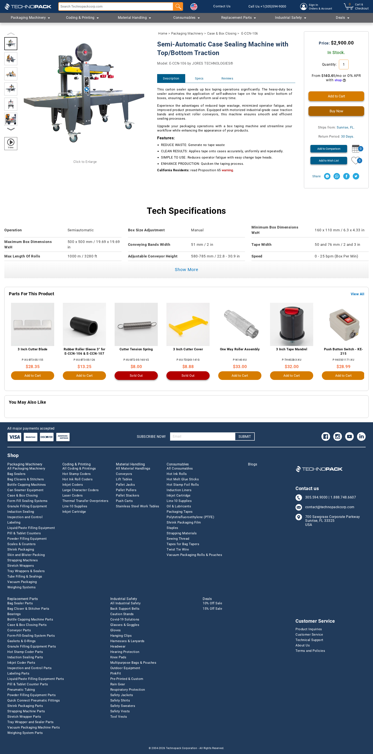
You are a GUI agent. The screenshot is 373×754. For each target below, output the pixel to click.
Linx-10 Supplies (74, 506)
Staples (172, 528)
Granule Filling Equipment (27, 506)
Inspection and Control (25, 517)
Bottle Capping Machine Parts (30, 619)
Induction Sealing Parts (25, 657)
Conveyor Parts (19, 630)
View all (357, 294)
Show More (186, 269)
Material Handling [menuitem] (132, 18)
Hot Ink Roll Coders (77, 479)
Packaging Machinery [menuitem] (28, 18)
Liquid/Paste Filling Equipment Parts (35, 679)
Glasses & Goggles (124, 625)
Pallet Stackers (127, 495)
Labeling (13, 522)
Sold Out (136, 376)
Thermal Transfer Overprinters (85, 501)
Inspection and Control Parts (29, 668)
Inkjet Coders (72, 485)
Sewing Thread (178, 539)
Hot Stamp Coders (76, 474)
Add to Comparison (328, 148)
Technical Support (309, 640)
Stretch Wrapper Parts (24, 717)
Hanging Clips (121, 636)
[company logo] (28, 6)
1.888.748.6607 (343, 497)
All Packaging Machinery (26, 468)
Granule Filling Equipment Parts (31, 646)
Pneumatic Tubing (21, 690)
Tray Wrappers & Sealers (26, 571)
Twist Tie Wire (178, 549)
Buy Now (336, 111)
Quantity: (330, 64)
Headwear (118, 646)
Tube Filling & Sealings (24, 576)
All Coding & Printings (79, 468)
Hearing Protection (124, 652)
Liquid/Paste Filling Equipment (31, 528)
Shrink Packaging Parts (25, 706)
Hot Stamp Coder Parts (25, 652)
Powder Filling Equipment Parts (31, 695)
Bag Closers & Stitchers (25, 479)
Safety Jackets (121, 695)
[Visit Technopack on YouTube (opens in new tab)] (349, 436)
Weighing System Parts (25, 733)
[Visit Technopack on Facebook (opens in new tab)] (325, 436)
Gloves (115, 630)
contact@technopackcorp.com (329, 507)
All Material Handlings (133, 468)
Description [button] (171, 78)
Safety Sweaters (122, 706)
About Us (303, 645)
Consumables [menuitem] (184, 18)
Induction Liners (179, 490)
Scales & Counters (21, 544)
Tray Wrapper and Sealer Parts (30, 722)
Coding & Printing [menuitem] (80, 18)
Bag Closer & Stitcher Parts (28, 609)
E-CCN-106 (249, 33)
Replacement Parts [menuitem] (236, 18)
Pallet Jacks (125, 485)
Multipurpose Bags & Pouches (133, 663)
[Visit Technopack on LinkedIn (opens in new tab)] (361, 436)
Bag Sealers (16, 474)
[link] (222, 6)
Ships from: (336, 127)
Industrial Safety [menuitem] (288, 18)
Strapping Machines (22, 560)
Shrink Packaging (20, 549)
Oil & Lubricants (179, 506)
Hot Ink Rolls (177, 474)
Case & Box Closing (222, 33)
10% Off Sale (212, 603)
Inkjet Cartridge (74, 512)
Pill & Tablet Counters (24, 533)
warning (227, 170)
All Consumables (180, 468)
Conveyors (124, 474)
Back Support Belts (125, 609)
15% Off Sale (212, 609)
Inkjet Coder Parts (21, 663)
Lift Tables (124, 479)
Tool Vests (118, 717)
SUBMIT (245, 437)
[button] (193, 6)
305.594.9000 (316, 497)
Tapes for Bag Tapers (183, 544)
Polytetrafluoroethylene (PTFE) (190, 517)
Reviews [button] (227, 78)
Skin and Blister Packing (26, 555)
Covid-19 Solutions (124, 619)
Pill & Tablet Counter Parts (27, 684)
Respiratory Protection (127, 690)
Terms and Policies (310, 651)
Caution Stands (122, 614)
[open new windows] (327, 176)
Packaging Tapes (180, 512)
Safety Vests (120, 711)
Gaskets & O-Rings (21, 641)
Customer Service (309, 635)
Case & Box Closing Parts (27, 625)
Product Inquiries (309, 629)
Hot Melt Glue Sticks (183, 479)
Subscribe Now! (151, 437)
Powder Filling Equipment (27, 539)
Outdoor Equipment (125, 668)
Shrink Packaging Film (184, 522)
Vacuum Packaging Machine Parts (33, 727)
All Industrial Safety (125, 603)
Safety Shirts (120, 700)
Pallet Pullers (126, 490)
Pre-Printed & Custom (126, 679)
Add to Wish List (329, 160)
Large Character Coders (80, 490)
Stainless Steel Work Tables (137, 506)
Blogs (252, 464)
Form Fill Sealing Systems (27, 501)
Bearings (14, 614)
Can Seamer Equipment (25, 490)
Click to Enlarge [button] (85, 162)
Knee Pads (118, 657)
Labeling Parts (18, 673)
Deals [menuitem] (340, 18)
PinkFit (115, 673)
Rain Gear (117, 684)
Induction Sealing (20, 512)
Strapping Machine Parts (26, 711)
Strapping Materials (182, 533)
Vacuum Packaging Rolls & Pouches (194, 555)
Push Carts (124, 501)
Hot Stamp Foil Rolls (183, 485)
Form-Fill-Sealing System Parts (31, 636)
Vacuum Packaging (22, 582)
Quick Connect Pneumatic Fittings (33, 700)
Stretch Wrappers (20, 566)
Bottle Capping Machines (26, 485)
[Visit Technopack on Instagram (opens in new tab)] (337, 436)
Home (162, 33)
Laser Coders (72, 495)
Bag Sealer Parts (20, 603)
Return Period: (336, 136)
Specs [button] (199, 78)
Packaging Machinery (187, 33)
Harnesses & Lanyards (127, 641)
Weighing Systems (21, 587)
